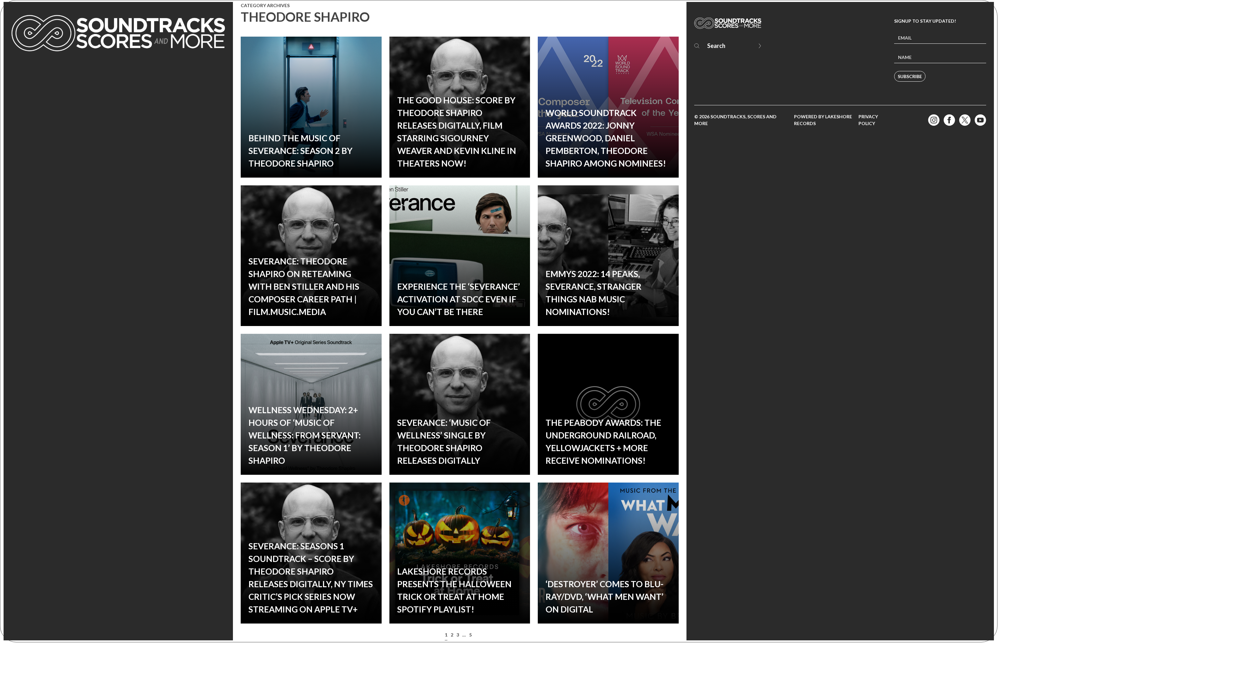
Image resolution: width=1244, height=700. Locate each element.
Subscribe (910, 76)
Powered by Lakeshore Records (823, 120)
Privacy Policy (868, 120)
